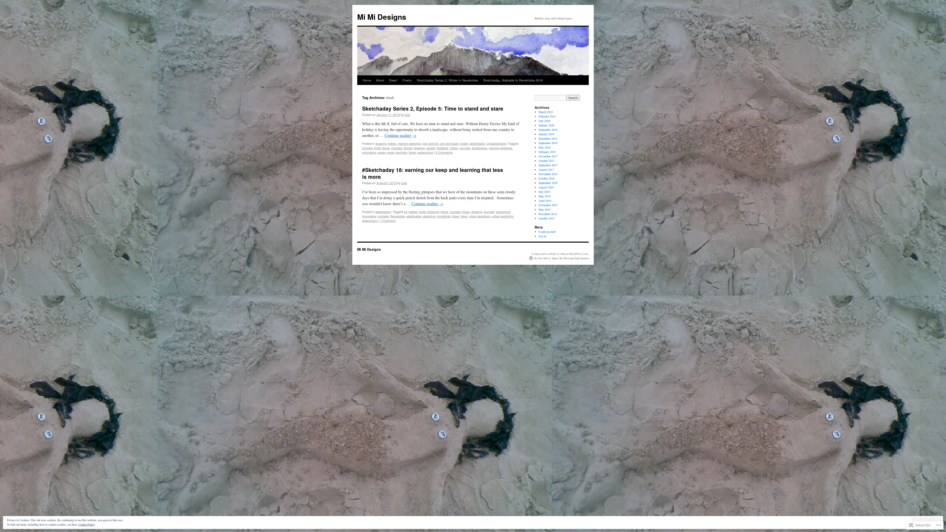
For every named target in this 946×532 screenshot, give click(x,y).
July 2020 (544, 121)
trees (464, 216)
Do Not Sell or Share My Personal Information (561, 258)
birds (377, 148)
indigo (392, 143)
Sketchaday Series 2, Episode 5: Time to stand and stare (432, 108)
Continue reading (400, 135)
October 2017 (547, 161)
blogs (386, 148)
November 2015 (548, 205)
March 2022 (546, 112)
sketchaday (477, 143)
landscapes (479, 148)
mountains (369, 152)
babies (413, 212)
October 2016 (547, 178)
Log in (542, 236)
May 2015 (545, 209)
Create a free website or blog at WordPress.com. (560, 254)
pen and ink (430, 143)
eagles (430, 148)
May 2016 (545, 196)
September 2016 (548, 183)
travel (412, 152)
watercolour (425, 152)
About (380, 80)
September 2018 (548, 143)
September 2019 (548, 130)
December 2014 (548, 214)
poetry (464, 143)
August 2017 (546, 169)
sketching (429, 216)
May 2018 (545, 147)
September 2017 (548, 165)
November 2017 (548, 156)
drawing (380, 143)
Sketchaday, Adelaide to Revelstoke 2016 (513, 80)
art (405, 212)
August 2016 (546, 187)
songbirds (444, 216)
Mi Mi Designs (381, 16)
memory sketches (409, 143)
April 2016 (545, 200)
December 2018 (548, 138)
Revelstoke (397, 216)
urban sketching (502, 216)
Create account (547, 231)
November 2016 (548, 174)
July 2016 (544, 192)
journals (464, 148)
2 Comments (444, 152)
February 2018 (547, 152)
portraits (383, 216)
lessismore (503, 212)
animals (367, 148)
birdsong (433, 212)
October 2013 (547, 218)
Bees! (393, 80)
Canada (396, 148)
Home (367, 80)
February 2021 (547, 116)
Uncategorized (496, 143)
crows (466, 212)
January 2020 (546, 125)
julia (407, 115)
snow (390, 152)
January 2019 (546, 134)
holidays (442, 148)
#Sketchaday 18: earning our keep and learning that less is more (432, 173)
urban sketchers (479, 216)
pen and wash (449, 143)
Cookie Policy (86, 524)
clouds (408, 148)
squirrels (401, 152)
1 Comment (388, 220)
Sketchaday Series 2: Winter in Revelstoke (447, 80)
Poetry (407, 80)
